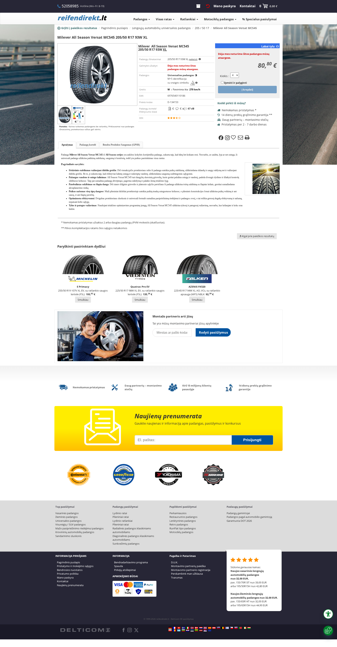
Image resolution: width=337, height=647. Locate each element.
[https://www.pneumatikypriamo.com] (236, 628)
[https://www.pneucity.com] (240, 628)
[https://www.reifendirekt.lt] (196, 630)
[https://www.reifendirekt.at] (214, 628)
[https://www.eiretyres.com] (244, 628)
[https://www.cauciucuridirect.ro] (174, 630)
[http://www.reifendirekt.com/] (209, 630)
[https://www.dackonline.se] (183, 628)
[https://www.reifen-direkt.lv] (200, 630)
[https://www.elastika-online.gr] (178, 630)
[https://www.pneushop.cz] (231, 628)
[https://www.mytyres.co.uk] (205, 628)
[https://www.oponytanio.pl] (170, 630)
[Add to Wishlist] (234, 137)
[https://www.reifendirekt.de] (170, 628)
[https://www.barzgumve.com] (183, 630)
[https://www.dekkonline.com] (192, 628)
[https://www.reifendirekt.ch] (178, 628)
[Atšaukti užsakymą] (208, 6)
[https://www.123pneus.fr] (174, 628)
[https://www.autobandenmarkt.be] (222, 628)
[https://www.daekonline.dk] (196, 628)
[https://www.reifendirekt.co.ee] (192, 630)
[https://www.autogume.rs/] (205, 630)
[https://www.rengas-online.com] (227, 628)
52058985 (70, 6)
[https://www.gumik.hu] (249, 628)
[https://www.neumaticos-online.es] (209, 628)
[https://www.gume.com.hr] (187, 630)
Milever (73, 154)
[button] (328, 614)
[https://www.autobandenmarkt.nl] (200, 628)
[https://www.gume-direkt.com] (218, 628)
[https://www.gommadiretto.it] (187, 628)
